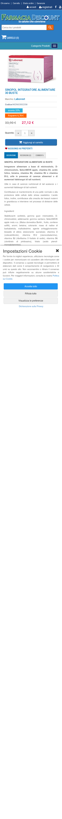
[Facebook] (54, 7)
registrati (47, 7)
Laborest (19, 98)
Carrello (16, 3)
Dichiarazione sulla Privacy (31, 306)
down (18, 133)
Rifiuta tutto (30, 293)
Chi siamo (5, 3)
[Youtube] (59, 7)
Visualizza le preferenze (30, 300)
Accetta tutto (31, 286)
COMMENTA (40, 155)
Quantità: (9, 133)
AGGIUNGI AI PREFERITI (19, 148)
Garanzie (41, 3)
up (32, 133)
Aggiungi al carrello (32, 142)
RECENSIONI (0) (25, 155)
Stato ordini (28, 3)
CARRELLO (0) (12, 38)
